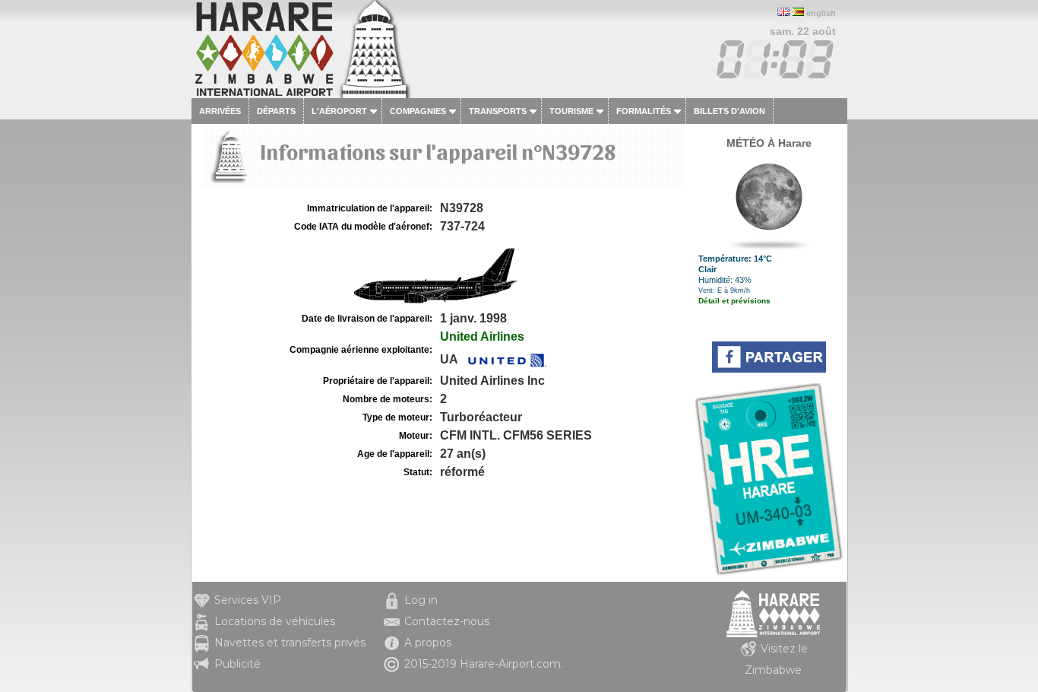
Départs (276, 111)
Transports (498, 111)
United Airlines (482, 336)
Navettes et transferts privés (290, 642)
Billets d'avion (729, 111)
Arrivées (220, 111)
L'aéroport (339, 111)
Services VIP (247, 600)
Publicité (237, 664)
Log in (421, 600)
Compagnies (418, 111)
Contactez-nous (446, 621)
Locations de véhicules (274, 621)
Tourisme (571, 111)
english (821, 12)
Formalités (643, 111)
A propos (427, 642)
